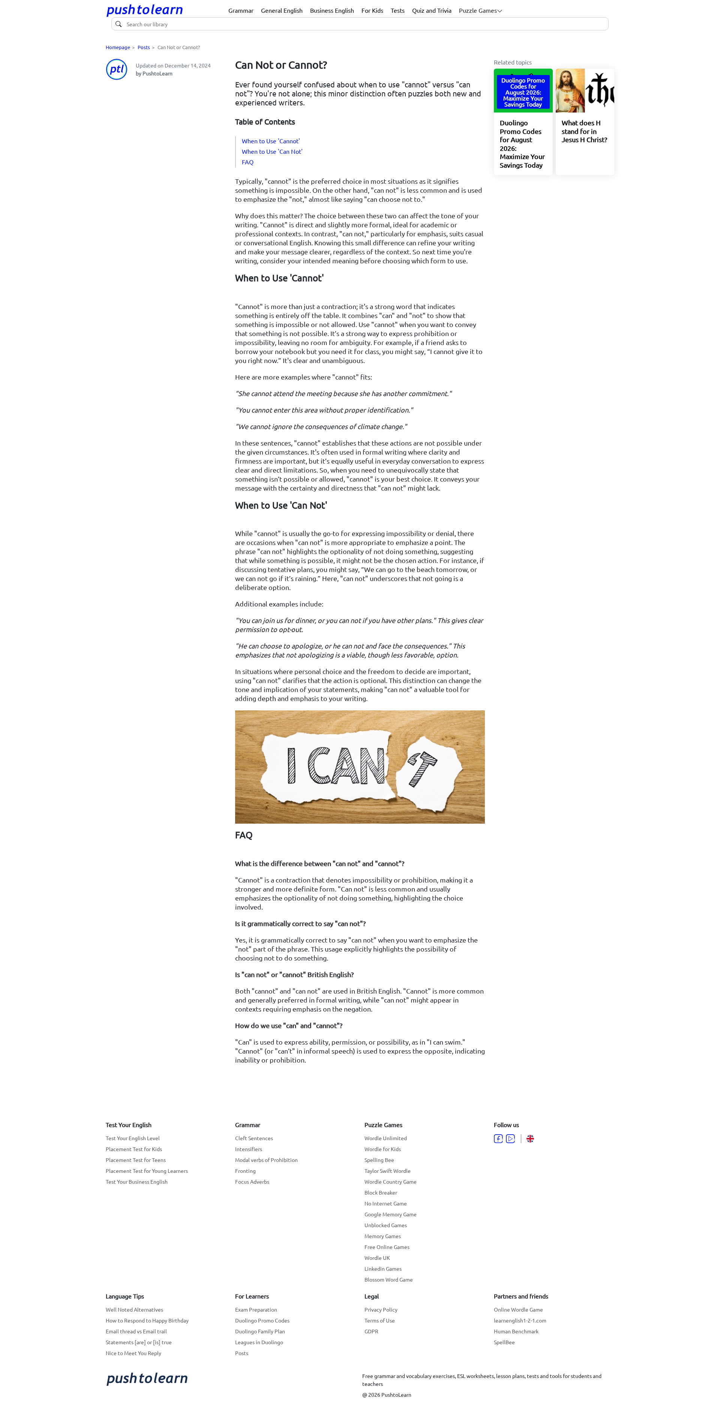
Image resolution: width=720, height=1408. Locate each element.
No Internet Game (385, 1203)
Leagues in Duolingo (259, 1342)
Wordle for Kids (382, 1148)
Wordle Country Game (390, 1181)
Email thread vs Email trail (136, 1331)
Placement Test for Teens (136, 1159)
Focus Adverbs (252, 1181)
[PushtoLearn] (144, 10)
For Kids (372, 10)
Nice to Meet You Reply (133, 1352)
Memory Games (382, 1235)
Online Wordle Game (518, 1309)
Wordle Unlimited (385, 1138)
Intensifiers (248, 1148)
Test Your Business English (137, 1181)
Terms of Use (379, 1320)
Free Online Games (387, 1246)
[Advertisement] (166, 133)
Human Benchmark (516, 1331)
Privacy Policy (381, 1309)
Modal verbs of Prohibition (266, 1159)
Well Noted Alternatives (134, 1309)
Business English (332, 10)
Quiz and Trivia (432, 10)
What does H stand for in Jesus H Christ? (584, 131)
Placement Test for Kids (134, 1148)
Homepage (118, 47)
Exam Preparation (256, 1309)
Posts (144, 47)
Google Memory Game (390, 1214)
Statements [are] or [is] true (139, 1342)
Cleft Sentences (254, 1138)
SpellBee (504, 1342)
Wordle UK (377, 1257)
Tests (398, 10)
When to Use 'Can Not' (272, 151)
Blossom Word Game (388, 1279)
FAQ (248, 161)
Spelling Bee (379, 1159)
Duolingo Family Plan (260, 1331)
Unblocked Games (385, 1225)
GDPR (371, 1331)
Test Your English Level (133, 1138)
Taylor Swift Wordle (387, 1170)
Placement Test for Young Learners (147, 1170)
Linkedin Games (383, 1268)
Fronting (245, 1170)
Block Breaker (380, 1192)
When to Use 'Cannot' (271, 140)
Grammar (241, 10)
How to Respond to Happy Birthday (147, 1320)
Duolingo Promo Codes (262, 1320)
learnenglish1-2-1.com (520, 1320)
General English (282, 10)
